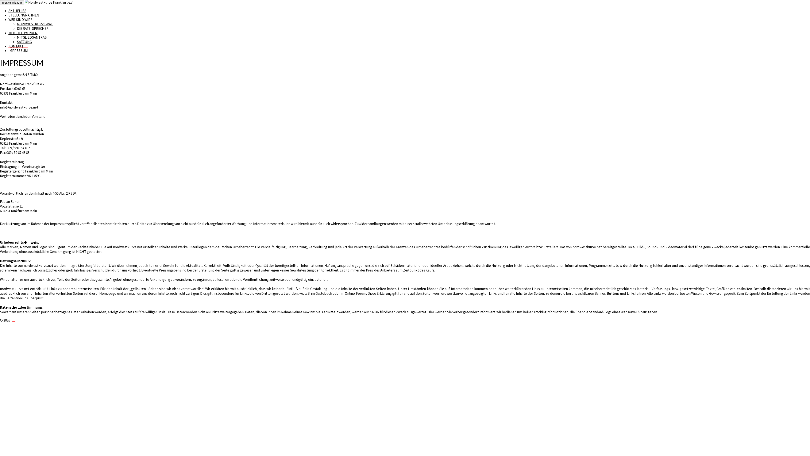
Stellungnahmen (23, 15)
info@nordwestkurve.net (19, 107)
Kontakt (15, 46)
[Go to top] (13, 321)
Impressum (18, 50)
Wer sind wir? (20, 19)
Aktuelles (17, 10)
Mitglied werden (23, 33)
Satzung (24, 41)
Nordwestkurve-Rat (35, 24)
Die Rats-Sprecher (33, 28)
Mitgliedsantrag (32, 37)
